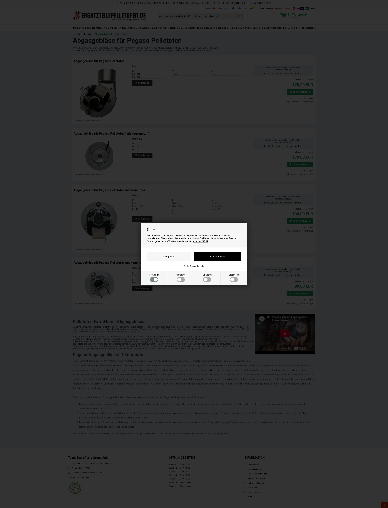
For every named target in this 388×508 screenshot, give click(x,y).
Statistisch (234, 275)
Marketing (181, 275)
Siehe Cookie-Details (194, 266)
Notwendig (154, 275)
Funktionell (207, 275)
